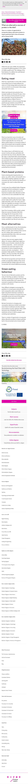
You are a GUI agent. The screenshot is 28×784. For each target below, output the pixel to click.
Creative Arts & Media (6, 505)
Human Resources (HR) (6, 531)
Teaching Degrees (5, 561)
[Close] (25, 2)
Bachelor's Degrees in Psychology (8, 624)
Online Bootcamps (5, 462)
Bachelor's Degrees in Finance (8, 634)
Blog (3, 664)
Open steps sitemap (6, 749)
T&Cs (3, 727)
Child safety (4, 760)
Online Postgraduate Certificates (8, 475)
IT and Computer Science (7, 498)
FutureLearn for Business (7, 707)
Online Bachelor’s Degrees (7, 472)
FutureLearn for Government (7, 710)
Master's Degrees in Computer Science (9, 591)
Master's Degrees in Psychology (8, 588)
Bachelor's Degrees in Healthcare (8, 621)
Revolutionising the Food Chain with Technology (12, 13)
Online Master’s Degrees (7, 469)
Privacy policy (4, 730)
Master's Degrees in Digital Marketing (9, 597)
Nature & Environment (10, 12)
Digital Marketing (5, 518)
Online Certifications (6, 456)
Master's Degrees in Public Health (8, 601)
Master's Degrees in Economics (8, 607)
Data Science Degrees (6, 568)
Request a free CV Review (7, 690)
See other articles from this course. (16, 20)
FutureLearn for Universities (7, 703)
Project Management (6, 538)
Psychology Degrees (6, 558)
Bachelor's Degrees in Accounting (8, 627)
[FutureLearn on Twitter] (13, 777)
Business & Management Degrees (8, 577)
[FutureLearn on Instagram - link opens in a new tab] (10, 777)
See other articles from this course (14, 360)
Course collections (5, 544)
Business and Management (7, 485)
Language (4, 502)
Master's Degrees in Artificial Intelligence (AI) (11, 610)
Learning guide (5, 680)
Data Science (4, 528)
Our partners (4, 700)
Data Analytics (5, 522)
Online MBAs (4, 555)
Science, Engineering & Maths (8, 508)
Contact (3, 766)
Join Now (14, 401)
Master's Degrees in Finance (7, 604)
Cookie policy (4, 736)
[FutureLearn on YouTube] (16, 777)
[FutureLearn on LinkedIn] (19, 777)
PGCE (3, 571)
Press (3, 660)
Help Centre (4, 763)
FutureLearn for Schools (7, 713)
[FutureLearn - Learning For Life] (14, 780)
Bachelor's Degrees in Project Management (10, 637)
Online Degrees (5, 465)
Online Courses (5, 452)
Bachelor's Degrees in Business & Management (11, 640)
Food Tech (18, 12)
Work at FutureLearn (6, 657)
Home (3, 12)
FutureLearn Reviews (6, 677)
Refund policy (4, 733)
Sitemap (3, 746)
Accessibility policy (5, 743)
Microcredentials (5, 459)
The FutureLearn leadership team (8, 654)
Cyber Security (5, 535)
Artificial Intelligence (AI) (7, 525)
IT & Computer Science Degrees (8, 564)
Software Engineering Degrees (8, 574)
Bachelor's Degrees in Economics (8, 630)
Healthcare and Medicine (7, 489)
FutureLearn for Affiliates (7, 716)
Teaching (3, 492)
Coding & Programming (6, 541)
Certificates (4, 683)
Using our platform (5, 674)
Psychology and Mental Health (8, 495)
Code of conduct (5, 740)
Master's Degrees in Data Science (8, 594)
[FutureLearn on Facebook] (8, 777)
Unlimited (4, 687)
